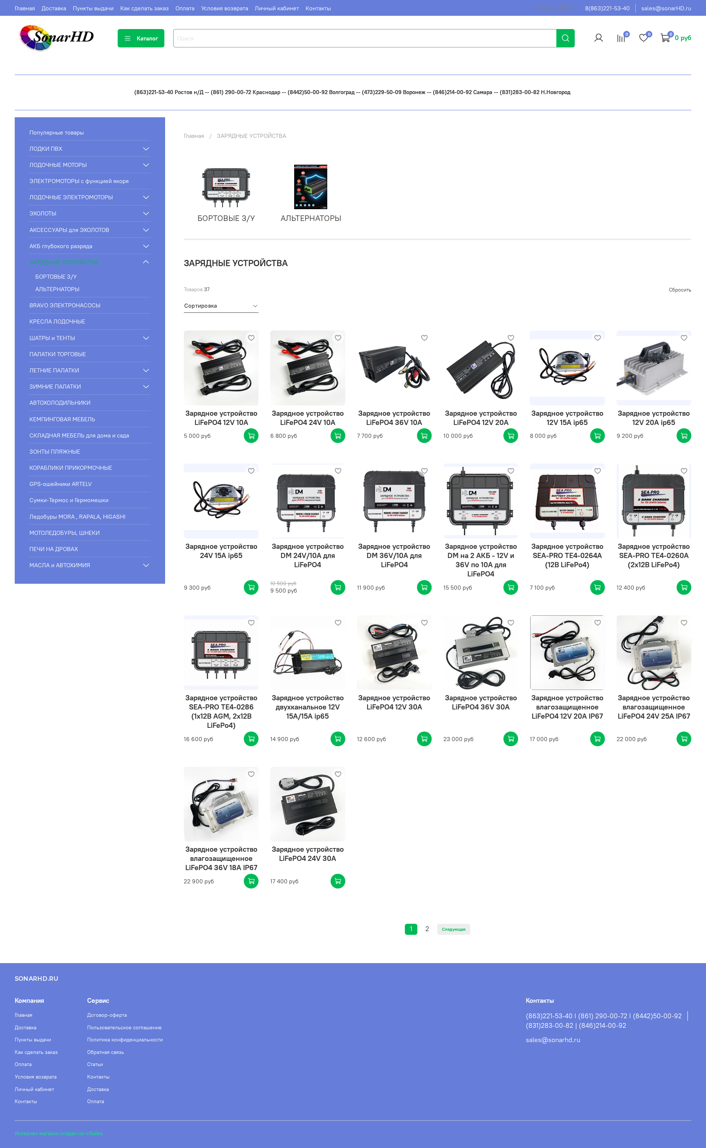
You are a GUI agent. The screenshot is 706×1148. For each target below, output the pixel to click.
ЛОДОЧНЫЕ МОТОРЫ (58, 164)
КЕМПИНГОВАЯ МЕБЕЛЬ (62, 419)
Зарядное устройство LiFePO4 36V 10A (394, 417)
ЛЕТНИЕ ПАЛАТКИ (54, 370)
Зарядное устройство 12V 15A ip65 (567, 417)
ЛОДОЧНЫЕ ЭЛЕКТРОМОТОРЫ (71, 197)
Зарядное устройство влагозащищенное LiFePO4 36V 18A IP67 (221, 858)
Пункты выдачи (93, 8)
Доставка (54, 8)
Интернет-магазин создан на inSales (59, 1133)
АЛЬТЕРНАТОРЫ (57, 289)
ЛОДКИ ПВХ (45, 148)
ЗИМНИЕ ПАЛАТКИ (55, 386)
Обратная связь (105, 1052)
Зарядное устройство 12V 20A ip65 (654, 417)
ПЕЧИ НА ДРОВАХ (53, 548)
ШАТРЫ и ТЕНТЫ (52, 337)
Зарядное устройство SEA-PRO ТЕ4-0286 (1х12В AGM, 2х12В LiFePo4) (221, 711)
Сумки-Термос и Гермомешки (68, 500)
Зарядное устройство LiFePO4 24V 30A (308, 853)
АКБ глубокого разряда (60, 246)
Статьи (95, 1064)
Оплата (185, 8)
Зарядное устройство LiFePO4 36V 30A (481, 702)
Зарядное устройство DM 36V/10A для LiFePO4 (394, 555)
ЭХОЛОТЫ (42, 213)
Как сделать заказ (144, 8)
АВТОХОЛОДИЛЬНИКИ (59, 402)
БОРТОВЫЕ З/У (56, 276)
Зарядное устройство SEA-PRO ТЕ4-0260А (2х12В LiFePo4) (654, 555)
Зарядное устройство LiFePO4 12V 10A (221, 417)
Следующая (454, 929)
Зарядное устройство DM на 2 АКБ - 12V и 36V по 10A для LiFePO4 (481, 559)
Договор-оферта (107, 1015)
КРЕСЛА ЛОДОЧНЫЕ (57, 321)
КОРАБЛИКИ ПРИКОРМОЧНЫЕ (70, 467)
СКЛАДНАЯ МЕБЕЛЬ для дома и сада (79, 435)
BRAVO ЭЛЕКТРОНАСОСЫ (64, 305)
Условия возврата (224, 8)
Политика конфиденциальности (125, 1039)
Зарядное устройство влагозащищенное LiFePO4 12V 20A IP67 (567, 706)
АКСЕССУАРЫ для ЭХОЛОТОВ (69, 229)
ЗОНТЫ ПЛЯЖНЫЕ (54, 451)
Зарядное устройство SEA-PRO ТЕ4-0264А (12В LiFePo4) (567, 555)
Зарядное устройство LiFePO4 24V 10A (308, 417)
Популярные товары (56, 132)
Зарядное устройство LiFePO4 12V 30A (394, 702)
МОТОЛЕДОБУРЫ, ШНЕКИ (64, 532)
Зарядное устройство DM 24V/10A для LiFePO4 (308, 555)
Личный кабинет (277, 8)
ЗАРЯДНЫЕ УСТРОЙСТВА (64, 262)
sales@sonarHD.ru (666, 8)
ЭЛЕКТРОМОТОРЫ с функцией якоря (79, 181)
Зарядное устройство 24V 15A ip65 (221, 550)
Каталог (147, 38)
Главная (25, 8)
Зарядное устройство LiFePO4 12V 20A (481, 417)
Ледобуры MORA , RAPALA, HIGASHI (77, 516)
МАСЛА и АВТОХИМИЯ (59, 565)
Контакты (318, 8)
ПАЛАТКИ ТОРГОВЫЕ (57, 354)
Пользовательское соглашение (124, 1027)
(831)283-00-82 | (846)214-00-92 (576, 1026)
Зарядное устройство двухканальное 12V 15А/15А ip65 (308, 706)
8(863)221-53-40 (607, 8)
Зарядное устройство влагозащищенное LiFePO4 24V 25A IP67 (654, 706)
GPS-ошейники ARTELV (60, 483)
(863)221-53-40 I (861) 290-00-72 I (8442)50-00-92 (604, 1016)
